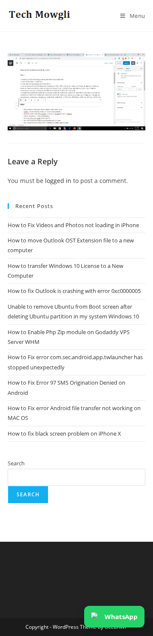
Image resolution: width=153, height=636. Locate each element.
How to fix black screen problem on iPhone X (64, 433)
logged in (58, 181)
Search (16, 463)
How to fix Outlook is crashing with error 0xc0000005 (74, 291)
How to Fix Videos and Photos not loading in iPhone (73, 225)
